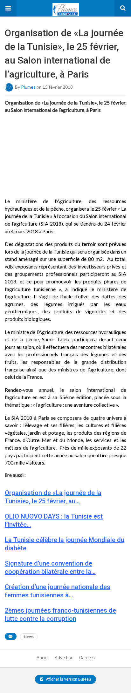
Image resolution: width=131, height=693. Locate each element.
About (43, 657)
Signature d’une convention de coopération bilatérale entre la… (50, 567)
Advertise (64, 657)
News (29, 636)
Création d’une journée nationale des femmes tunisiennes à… (57, 591)
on (60, 614)
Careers (87, 657)
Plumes (28, 86)
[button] (8, 8)
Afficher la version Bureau (68, 679)
